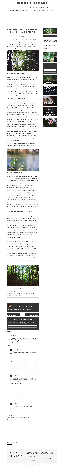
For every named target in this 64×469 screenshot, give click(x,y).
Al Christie (13, 335)
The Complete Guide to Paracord (16, 452)
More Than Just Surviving (32, 3)
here (18, 147)
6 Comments (27, 300)
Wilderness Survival (24, 299)
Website (8, 435)
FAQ (47, 35)
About (45, 35)
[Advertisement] (32, 19)
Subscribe (54, 35)
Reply (9, 345)
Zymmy (34, 467)
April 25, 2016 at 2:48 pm (17, 404)
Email (8, 431)
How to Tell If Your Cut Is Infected (16, 453)
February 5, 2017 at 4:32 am (17, 376)
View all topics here (32, 460)
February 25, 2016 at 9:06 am (16, 393)
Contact (50, 35)
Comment (8, 419)
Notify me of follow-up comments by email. (14, 439)
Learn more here (51, 10)
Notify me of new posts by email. (12, 442)
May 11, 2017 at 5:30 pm (15, 336)
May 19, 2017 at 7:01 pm (16, 350)
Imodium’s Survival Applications (16, 458)
